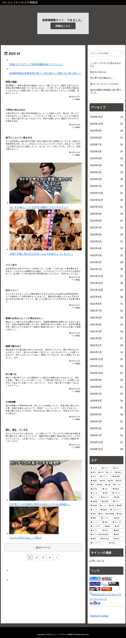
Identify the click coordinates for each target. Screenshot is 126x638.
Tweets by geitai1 (99, 615)
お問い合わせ (97, 561)
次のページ (43, 547)
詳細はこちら (63, 25)
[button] (121, 53)
